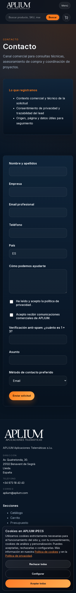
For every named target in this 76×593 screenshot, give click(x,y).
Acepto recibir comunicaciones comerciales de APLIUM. (38, 316)
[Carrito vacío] (66, 17)
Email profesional (21, 204)
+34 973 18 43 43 (13, 482)
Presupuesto (19, 523)
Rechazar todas (38, 564)
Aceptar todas (38, 583)
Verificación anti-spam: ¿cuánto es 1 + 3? (37, 329)
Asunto (14, 352)
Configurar (38, 573)
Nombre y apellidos (23, 163)
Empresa (15, 184)
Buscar (53, 17)
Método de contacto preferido (31, 372)
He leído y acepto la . (37, 303)
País (12, 245)
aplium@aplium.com (15, 492)
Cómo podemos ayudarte (27, 266)
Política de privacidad (18, 555)
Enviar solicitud (22, 395)
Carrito (15, 518)
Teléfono (15, 225)
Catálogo (16, 513)
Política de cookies (46, 551)
